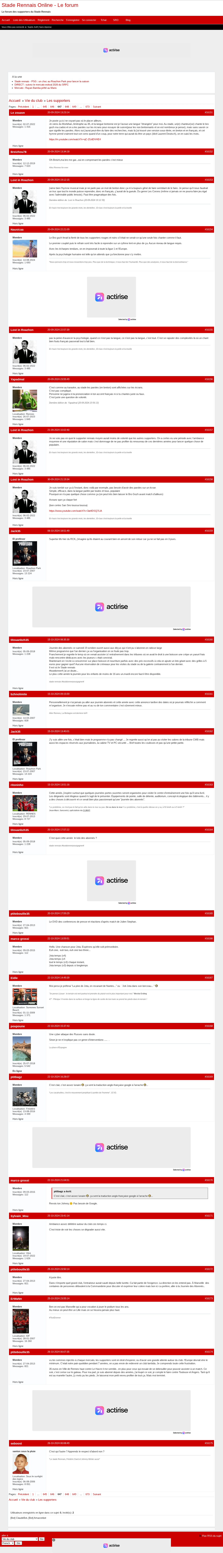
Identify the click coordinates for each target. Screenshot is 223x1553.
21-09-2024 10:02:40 (58, 429)
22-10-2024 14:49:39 (58, 977)
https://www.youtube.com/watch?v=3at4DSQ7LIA (75, 510)
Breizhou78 (18, 152)
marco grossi (20, 938)
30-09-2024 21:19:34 (58, 479)
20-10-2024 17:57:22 (58, 829)
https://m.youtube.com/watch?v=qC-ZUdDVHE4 (75, 139)
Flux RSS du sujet (211, 1535)
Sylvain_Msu (19, 1216)
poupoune (18, 1026)
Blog (128, 20)
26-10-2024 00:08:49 (58, 1443)
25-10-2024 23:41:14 (58, 1215)
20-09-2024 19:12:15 (58, 179)
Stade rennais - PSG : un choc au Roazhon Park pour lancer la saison (52, 81)
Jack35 (15, 531)
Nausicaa (17, 229)
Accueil (6, 20)
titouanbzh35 (20, 640)
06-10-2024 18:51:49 (58, 530)
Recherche (58, 20)
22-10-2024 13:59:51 (58, 938)
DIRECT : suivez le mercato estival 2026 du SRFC (42, 84)
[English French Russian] (8, 1543)
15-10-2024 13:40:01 (58, 731)
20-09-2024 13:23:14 (58, 112)
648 (67, 106)
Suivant (97, 106)
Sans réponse (45, 27)
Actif (36, 27)
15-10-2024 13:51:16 (58, 784)
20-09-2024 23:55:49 (58, 379)
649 (74, 106)
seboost (16, 1443)
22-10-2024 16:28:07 (58, 1076)
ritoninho (17, 785)
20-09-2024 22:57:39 (58, 329)
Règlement (43, 20)
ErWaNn (16, 1298)
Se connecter (89, 20)
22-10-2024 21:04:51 (58, 1180)
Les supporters (58, 101)
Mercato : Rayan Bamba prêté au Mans (36, 87)
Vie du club (33, 101)
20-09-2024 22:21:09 (58, 229)
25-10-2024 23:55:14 (58, 1298)
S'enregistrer (73, 20)
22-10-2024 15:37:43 (58, 1026)
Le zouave (18, 112)
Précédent (23, 106)
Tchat (103, 20)
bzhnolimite (19, 694)
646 (52, 106)
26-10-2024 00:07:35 (58, 1351)
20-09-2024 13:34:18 (58, 151)
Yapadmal (17, 379)
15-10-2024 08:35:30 (58, 639)
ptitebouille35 (20, 913)
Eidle (14, 978)
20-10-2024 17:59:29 (58, 913)
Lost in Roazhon (22, 180)
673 (87, 106)
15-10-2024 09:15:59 (58, 693)
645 (45, 106)
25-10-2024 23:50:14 (58, 1269)
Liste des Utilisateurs (24, 20)
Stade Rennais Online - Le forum (40, 5)
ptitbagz (16, 1077)
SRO (116, 20)
